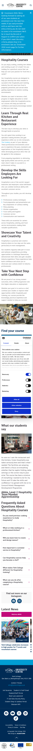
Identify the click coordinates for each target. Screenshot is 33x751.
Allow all (16, 399)
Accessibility (9, 725)
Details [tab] (16, 343)
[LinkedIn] (25, 713)
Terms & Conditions (20, 725)
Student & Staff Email (21, 690)
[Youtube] (12, 713)
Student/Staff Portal (16, 693)
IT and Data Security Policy (16, 699)
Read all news (16, 614)
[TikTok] (16, 718)
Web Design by (12, 733)
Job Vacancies (7, 690)
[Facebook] (6, 713)
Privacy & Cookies (13, 727)
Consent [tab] (6, 343)
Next (30, 314)
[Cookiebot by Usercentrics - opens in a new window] (23, 338)
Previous (3, 314)
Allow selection (16, 405)
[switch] (28, 380)
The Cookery (5, 142)
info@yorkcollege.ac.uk (16, 685)
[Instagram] (19, 713)
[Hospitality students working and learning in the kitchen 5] (16, 314)
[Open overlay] (2, 5)
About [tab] (27, 343)
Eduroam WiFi (15, 704)
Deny (16, 411)
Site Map (22, 727)
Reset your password (16, 696)
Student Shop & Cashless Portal (16, 702)
